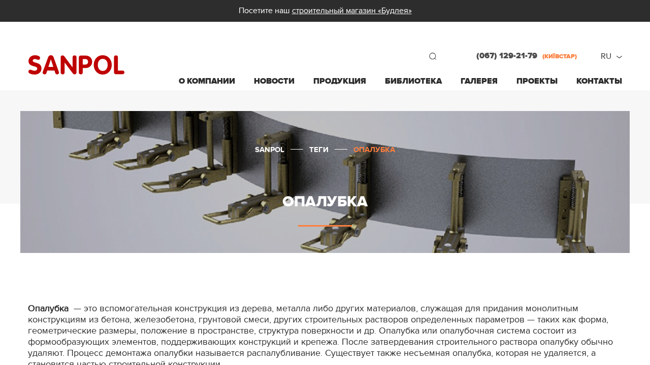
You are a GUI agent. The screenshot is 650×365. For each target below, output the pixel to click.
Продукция (339, 81)
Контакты (599, 81)
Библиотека (413, 81)
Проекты (537, 81)
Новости (274, 81)
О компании (207, 81)
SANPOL (76, 65)
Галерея (479, 81)
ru (606, 56)
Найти (433, 56)
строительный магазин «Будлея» (352, 11)
